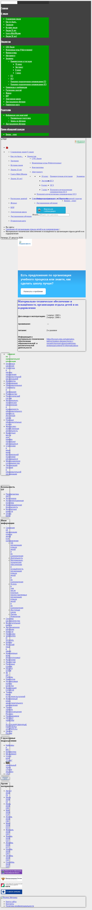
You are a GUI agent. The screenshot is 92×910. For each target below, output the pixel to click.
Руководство (11, 394)
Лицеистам (6, 41)
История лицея (11, 27)
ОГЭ (12, 78)
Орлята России (9, 732)
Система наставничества (13, 620)
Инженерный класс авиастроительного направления (14, 702)
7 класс (18, 72)
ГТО (7, 774)
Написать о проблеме (33, 291)
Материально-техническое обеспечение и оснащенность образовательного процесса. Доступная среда (14, 409)
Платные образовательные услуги (14, 422)
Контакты (10, 904)
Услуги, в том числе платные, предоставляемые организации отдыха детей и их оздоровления (19, 596)
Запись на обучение (18, 120)
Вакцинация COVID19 (11, 689)
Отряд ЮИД (8, 515)
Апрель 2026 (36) (9, 819)
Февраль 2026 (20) (10, 832)
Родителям (6, 109)
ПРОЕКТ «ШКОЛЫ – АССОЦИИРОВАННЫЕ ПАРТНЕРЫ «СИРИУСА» (16, 723)
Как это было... (11, 21)
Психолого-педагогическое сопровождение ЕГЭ (28, 81)
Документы (11, 381)
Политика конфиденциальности (20, 906)
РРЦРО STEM (9, 669)
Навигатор (10, 679)
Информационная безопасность (14, 506)
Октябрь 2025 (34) (9, 858)
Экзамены (9, 58)
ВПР (7, 95)
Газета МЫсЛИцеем (13, 33)
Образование (12, 383)
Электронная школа (13, 98)
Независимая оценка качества (12, 683)
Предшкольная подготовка (21, 118)
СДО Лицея (10, 46)
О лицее (4, 13)
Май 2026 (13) (8, 812)
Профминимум (12, 716)
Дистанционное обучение (15, 101)
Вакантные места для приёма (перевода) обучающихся (12, 438)
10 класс (18, 64)
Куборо (9, 642)
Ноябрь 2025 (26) (9, 851)
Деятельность (17, 558)
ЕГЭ (12, 75)
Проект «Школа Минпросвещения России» (14, 710)
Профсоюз (10, 634)
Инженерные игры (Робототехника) (19, 49)
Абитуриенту (10, 55)
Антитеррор (11, 498)
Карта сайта (11, 902)
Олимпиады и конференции (16, 87)
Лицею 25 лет (11, 30)
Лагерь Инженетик (15, 615)
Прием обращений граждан (13, 129)
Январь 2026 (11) (9, 838)
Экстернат (19, 67)
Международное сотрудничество (13, 462)
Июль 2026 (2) (8, 799)
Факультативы (11, 52)
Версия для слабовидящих (50, 210)
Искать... (36, 215)
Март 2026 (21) (8, 825)
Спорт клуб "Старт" (9, 758)
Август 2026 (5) (9, 793)
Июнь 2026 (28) (8, 806)
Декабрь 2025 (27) (9, 845)
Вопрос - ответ (11, 134)
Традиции (9, 24)
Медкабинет (11, 754)
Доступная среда (15, 611)
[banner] (80, 143)
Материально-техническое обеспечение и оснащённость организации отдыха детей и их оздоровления (17, 571)
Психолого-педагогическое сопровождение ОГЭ (28, 84)
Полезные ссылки (10, 665)
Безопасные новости (11, 510)
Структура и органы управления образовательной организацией (13, 373)
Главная (4, 8)
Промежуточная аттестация (21, 61)
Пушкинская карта (13, 104)
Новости (9, 632)
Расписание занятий (14, 90)
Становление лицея (13, 18)
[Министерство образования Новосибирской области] (11, 873)
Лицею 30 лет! (11, 36)
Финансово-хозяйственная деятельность (12, 428)
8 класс (18, 70)
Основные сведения (10, 365)
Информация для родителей (17, 115)
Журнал (8, 93)
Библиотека (11, 752)
